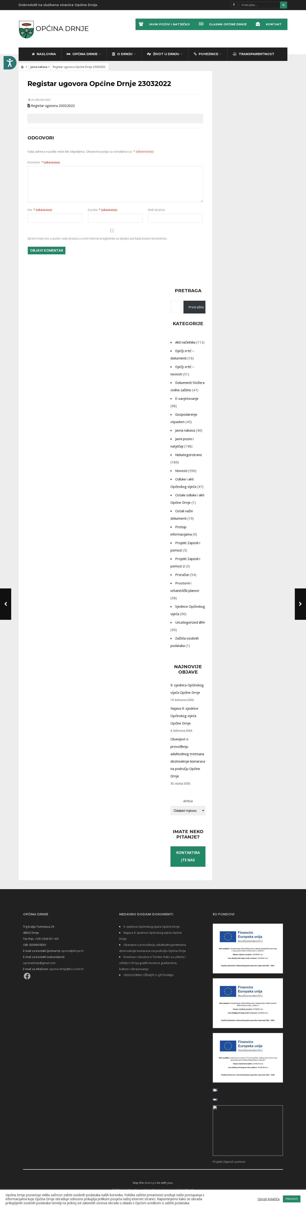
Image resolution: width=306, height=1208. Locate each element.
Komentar (44, 162)
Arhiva (188, 801)
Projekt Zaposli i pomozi (229, 1162)
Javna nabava (38, 67)
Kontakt (274, 24)
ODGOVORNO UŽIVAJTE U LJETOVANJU (148, 975)
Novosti (181, 470)
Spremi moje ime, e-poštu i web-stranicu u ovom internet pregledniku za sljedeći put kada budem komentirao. (97, 238)
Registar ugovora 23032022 (53, 105)
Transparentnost (256, 54)
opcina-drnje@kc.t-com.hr (66, 969)
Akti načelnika (185, 342)
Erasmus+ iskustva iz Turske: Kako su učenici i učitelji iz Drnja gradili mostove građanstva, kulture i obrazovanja (152, 963)
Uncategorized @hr (190, 622)
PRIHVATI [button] (292, 1199)
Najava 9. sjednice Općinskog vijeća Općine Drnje (184, 715)
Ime (40, 210)
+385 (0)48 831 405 (47, 939)
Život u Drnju (165, 54)
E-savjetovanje (186, 398)
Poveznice (208, 54)
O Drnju (124, 54)
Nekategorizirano (188, 454)
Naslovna (46, 54)
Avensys (150, 1183)
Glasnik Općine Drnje (228, 24)
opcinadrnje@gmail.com (39, 963)
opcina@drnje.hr (72, 951)
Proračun (182, 574)
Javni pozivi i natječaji (169, 24)
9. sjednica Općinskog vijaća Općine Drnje (151, 927)
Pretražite (196, 307)
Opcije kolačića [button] (269, 1199)
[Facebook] (234, 5)
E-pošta (102, 210)
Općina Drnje (84, 54)
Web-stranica (156, 210)
